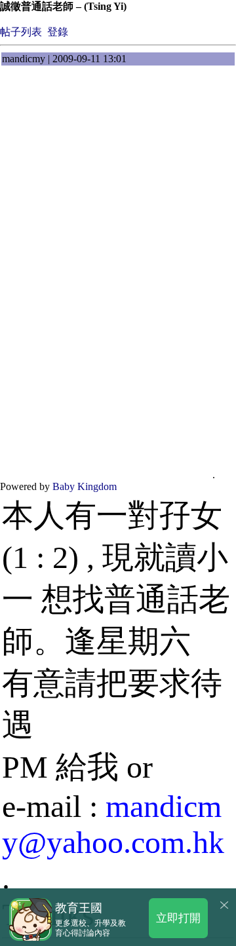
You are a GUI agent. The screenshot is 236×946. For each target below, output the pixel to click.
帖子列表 (21, 31)
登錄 (57, 31)
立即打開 (178, 917)
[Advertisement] (118, 196)
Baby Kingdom (84, 486)
